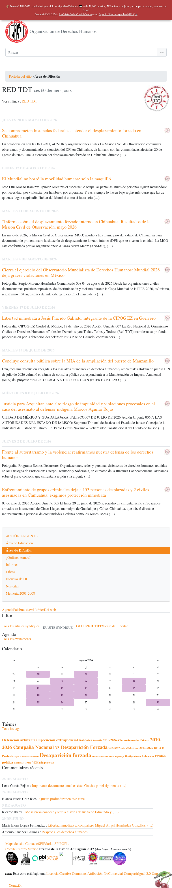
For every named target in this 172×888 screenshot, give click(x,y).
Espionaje (119, 756)
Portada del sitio (20, 76)
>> (162, 52)
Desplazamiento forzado (103, 756)
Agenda (7, 609)
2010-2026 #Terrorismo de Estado (126, 740)
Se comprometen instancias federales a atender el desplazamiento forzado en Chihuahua (71, 133)
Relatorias (19, 762)
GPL (65, 843)
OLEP (80, 626)
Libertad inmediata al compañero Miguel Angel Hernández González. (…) (100, 825)
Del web (50, 609)
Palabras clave (23, 609)
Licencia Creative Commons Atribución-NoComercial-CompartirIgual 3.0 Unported (105, 873)
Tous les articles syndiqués (20, 626)
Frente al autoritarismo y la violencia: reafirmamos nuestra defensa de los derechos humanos (77, 454)
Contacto (31, 843)
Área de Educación (19, 543)
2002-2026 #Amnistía (90, 740)
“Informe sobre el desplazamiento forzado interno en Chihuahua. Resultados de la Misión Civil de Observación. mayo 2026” (76, 224)
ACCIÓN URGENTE (22, 535)
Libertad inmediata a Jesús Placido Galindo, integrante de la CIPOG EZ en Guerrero (79, 318)
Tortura (27, 762)
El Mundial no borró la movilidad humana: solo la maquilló (56, 179)
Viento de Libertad (115, 626)
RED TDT (29, 101)
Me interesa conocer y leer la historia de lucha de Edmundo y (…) (71, 811)
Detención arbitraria (19, 740)
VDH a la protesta (43, 762)
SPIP (41, 843)
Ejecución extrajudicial (58, 740)
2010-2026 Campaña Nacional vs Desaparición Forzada (81, 743)
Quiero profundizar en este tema (62, 798)
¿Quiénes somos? (18, 557)
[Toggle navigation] (11, 66)
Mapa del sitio (15, 843)
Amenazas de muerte (29, 756)
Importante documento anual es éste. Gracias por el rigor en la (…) (79, 785)
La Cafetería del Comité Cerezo (75, 14)
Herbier (38, 609)
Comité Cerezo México (21, 849)
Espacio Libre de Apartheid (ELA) (117, 14)
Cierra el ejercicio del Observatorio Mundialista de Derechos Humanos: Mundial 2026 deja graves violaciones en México (81, 272)
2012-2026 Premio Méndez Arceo (123, 748)
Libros (10, 571)
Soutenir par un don (161, 877)
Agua (16, 756)
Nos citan (12, 586)
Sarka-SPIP (53, 843)
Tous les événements (16, 638)
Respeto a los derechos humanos (65, 831)
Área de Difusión (19, 550)
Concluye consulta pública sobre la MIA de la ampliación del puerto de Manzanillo (78, 361)
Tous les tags (11, 728)
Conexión (15, 885)
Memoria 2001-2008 (20, 593)
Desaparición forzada (65, 755)
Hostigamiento (133, 756)
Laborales (148, 756)
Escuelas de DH (17, 578)
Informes (12, 564)
